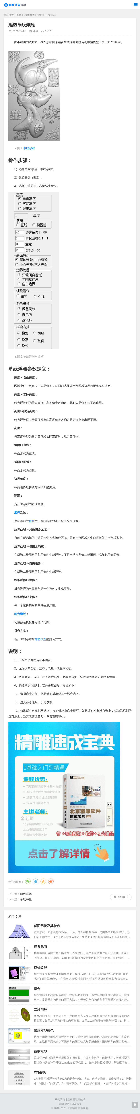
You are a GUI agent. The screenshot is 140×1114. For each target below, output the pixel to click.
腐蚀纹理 (40, 968)
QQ (35, 881)
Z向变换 (40, 1072)
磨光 (17, 512)
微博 (51, 881)
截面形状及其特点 (47, 926)
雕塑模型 (40, 639)
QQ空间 (43, 881)
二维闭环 (40, 1009)
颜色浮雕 (26, 893)
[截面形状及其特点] (19, 931)
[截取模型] (19, 1057)
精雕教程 (29, 14)
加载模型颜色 (44, 1030)
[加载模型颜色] (19, 1036)
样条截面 (40, 947)
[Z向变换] (19, 1077)
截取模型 (40, 1051)
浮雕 (40, 14)
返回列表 (120, 897)
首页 (19, 14)
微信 (28, 881)
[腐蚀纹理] (19, 973)
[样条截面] (19, 952)
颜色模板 (20, 613)
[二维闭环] (19, 1015)
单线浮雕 (29, 148)
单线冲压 (26, 899)
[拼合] (19, 994)
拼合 (32, 521)
